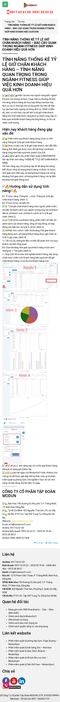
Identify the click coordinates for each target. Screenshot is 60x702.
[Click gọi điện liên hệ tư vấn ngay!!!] (6, 685)
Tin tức (21, 21)
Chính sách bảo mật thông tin (23, 623)
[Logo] (30, 5)
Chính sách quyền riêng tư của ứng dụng (28, 626)
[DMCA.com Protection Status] (11, 687)
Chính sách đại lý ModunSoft (22, 616)
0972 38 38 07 (15, 569)
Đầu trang (52, 543)
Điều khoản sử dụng (18, 619)
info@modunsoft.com (20, 572)
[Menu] (5, 4)
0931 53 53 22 (21, 565)
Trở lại (39, 543)
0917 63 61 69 (18, 562)
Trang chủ (10, 21)
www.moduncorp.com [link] (22, 521)
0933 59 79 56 (37, 565)
